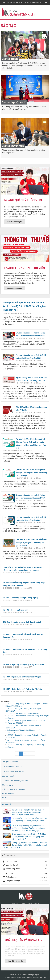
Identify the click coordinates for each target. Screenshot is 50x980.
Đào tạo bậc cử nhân (10, 761)
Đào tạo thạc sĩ (8, 776)
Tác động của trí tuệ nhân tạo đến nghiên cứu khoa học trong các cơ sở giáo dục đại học (29, 819)
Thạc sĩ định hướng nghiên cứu (16, 780)
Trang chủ (14, 903)
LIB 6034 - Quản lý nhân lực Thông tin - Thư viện (22, 689)
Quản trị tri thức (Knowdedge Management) (22, 731)
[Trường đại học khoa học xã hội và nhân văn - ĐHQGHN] (29, 896)
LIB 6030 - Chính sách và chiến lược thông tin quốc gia (27, 716)
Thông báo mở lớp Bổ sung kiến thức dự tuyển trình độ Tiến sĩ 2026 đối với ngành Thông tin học (24, 306)
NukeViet (24, 977)
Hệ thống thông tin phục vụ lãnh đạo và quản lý (22, 622)
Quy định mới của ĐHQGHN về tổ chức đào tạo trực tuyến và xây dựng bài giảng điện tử (31, 542)
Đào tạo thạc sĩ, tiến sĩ (13, 102)
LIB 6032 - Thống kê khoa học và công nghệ (23, 709)
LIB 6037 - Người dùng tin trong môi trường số (22, 677)
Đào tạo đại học (10, 58)
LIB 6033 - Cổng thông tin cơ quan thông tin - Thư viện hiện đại (27, 704)
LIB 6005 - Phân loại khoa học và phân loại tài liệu (25, 745)
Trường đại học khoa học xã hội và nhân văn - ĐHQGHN (23, 2)
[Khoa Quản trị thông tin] (21, 896)
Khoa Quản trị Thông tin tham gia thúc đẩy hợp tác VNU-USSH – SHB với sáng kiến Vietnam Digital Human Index (28, 812)
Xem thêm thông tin (14, 222)
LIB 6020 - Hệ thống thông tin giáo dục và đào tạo (23, 664)
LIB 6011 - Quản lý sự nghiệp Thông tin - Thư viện (25, 741)
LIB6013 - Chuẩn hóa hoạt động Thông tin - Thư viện (26, 736)
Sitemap (23, 903)
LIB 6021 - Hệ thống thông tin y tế (16, 610)
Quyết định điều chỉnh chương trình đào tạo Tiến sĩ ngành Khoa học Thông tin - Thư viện (31, 472)
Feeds (30, 903)
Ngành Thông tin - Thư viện (24, 268)
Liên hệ (36, 903)
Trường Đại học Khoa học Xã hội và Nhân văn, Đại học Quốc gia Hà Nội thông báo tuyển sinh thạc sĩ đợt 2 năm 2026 (25, 845)
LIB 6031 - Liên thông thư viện (23, 713)
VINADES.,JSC (40, 977)
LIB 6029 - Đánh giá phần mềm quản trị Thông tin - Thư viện (25, 721)
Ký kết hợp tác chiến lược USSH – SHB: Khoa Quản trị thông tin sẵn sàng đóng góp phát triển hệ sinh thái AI (29, 836)
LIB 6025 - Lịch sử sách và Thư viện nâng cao (23, 726)
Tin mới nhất (7, 804)
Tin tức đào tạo (8, 793)
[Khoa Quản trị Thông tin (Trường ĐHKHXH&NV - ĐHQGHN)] (18, 12)
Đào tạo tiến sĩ (7, 785)
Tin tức (4, 797)
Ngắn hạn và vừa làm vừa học (13, 789)
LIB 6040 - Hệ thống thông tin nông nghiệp (20, 597)
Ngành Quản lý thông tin (23, 200)
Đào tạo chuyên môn (13, 145)
